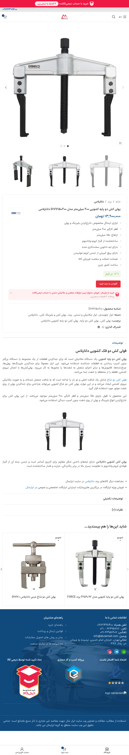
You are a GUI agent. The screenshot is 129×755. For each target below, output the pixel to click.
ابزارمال (30, 487)
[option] (68, 146)
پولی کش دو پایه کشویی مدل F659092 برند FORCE (95, 597)
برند (110, 202)
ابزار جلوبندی (106, 315)
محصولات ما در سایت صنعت (46, 644)
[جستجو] (113, 16)
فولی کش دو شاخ (116, 380)
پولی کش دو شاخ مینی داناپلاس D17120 (34, 597)
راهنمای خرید (55, 625)
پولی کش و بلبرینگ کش (53, 315)
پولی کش (106, 321)
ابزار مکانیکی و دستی (85, 315)
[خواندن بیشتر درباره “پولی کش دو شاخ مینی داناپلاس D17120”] (34, 589)
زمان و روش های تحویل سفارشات (44, 637)
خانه (118, 202)
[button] (123, 87)
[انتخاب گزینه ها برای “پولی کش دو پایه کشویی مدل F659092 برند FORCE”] (95, 589)
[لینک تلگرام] (99, 327)
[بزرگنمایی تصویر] (120, 143)
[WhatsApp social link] (103, 327)
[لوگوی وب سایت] (64, 17)
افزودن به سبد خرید (108, 284)
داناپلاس (99, 202)
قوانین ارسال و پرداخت (50, 631)
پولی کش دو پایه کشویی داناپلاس (59, 321)
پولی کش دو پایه (89, 321)
